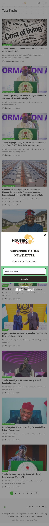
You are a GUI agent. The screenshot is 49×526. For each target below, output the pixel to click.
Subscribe (24, 279)
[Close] (45, 235)
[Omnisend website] (24, 288)
